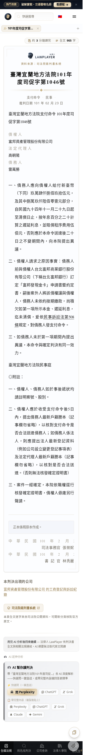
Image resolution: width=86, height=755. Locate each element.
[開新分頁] (78, 28)
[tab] (21, 28)
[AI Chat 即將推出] (73, 745)
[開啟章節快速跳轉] (74, 732)
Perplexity (20, 707)
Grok (61, 707)
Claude (18, 714)
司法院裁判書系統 (24, 608)
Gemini (37, 714)
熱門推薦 (11, 4)
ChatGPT (50, 692)
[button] (38, 28)
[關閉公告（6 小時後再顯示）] (76, 4)
